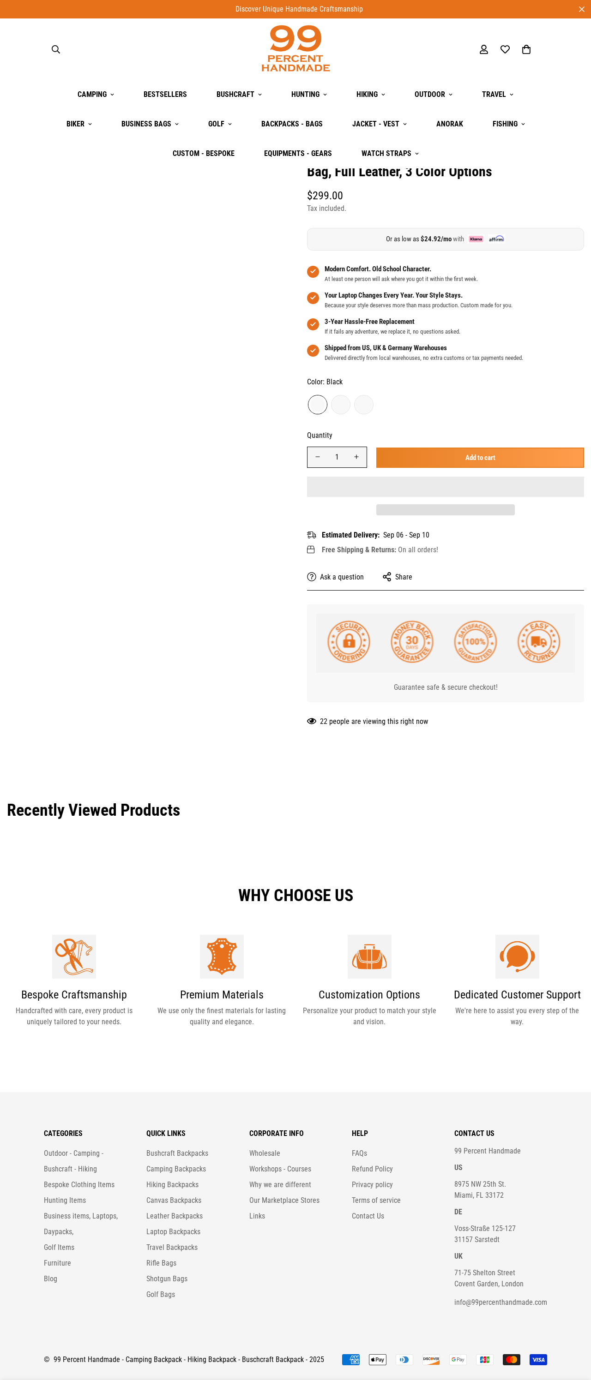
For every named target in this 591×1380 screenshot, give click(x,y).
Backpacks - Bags (292, 123)
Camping (92, 94)
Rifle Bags (161, 1263)
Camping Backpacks (176, 1169)
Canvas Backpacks (173, 1200)
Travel (494, 94)
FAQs (359, 1153)
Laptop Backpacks (173, 1231)
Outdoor (430, 94)
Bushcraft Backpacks (177, 1153)
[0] (526, 49)
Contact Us (368, 1216)
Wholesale (264, 1153)
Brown (364, 404)
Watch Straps (386, 153)
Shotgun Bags (166, 1278)
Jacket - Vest (375, 123)
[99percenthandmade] (296, 49)
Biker (75, 123)
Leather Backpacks (174, 1216)
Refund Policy (372, 1169)
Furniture (57, 1263)
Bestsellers (165, 94)
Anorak (449, 123)
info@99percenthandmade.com (500, 1302)
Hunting (305, 94)
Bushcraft (235, 94)
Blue (341, 404)
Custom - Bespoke (204, 153)
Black (317, 404)
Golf (216, 123)
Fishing (505, 123)
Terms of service (376, 1200)
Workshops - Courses (280, 1169)
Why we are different (280, 1184)
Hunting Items (65, 1200)
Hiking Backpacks (172, 1184)
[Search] (56, 49)
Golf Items (59, 1247)
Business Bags (146, 123)
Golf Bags (160, 1294)
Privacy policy (372, 1184)
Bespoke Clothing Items (79, 1184)
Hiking (367, 94)
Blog (50, 1278)
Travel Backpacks (172, 1247)
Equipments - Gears (298, 153)
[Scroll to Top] (573, 1329)
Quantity (319, 434)
